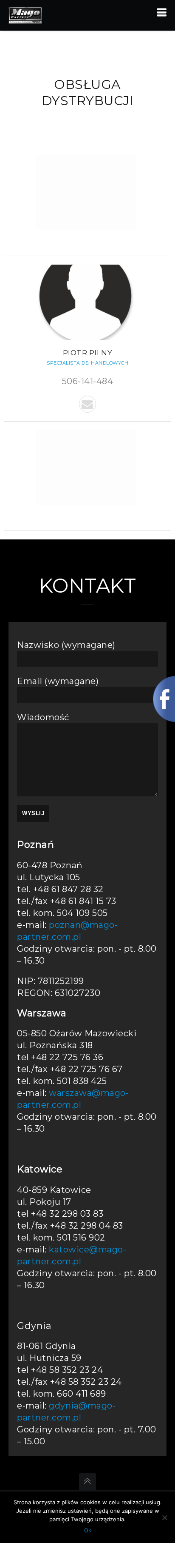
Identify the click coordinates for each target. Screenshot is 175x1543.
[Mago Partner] (25, 14)
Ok (87, 1530)
